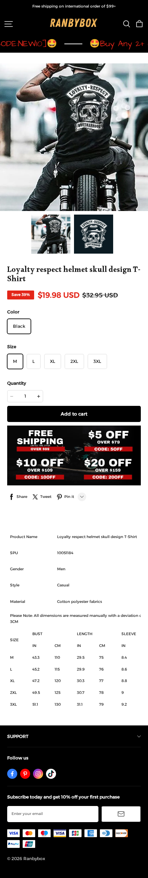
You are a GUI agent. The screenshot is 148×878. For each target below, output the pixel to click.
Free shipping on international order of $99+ (74, 6)
